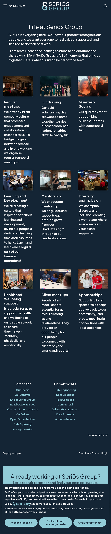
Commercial (65, 404)
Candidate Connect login (93, 453)
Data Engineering (65, 390)
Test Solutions (65, 399)
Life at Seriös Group (22, 399)
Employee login (12, 453)
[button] (105, 6)
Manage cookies (22, 429)
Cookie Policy (22, 503)
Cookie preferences (90, 522)
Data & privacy (23, 424)
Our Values (22, 414)
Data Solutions (65, 394)
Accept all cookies (21, 522)
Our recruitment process (22, 409)
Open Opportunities (22, 419)
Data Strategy (65, 414)
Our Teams (22, 390)
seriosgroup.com (98, 435)
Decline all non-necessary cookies (55, 522)
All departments (65, 419)
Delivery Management (65, 409)
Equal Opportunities (22, 404)
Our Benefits (22, 394)
